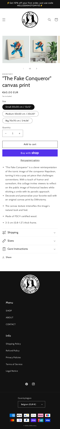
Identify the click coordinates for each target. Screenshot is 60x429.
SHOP (9, 310)
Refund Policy (12, 350)
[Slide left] (23, 68)
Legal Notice (12, 371)
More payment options (30, 160)
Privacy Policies (13, 357)
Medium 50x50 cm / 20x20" (20, 114)
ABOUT (9, 317)
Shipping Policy (13, 343)
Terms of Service (14, 364)
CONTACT (11, 324)
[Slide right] (36, 68)
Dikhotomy (32, 425)
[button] (3, 19)
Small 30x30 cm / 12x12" (18, 107)
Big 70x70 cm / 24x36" (17, 120)
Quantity (6, 127)
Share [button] (9, 257)
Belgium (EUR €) (28, 404)
